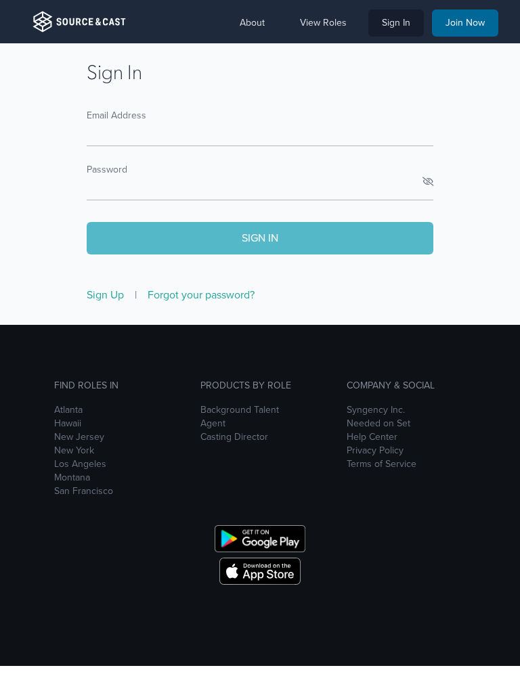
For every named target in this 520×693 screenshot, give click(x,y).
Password (107, 169)
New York (74, 450)
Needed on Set (378, 423)
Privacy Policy (375, 450)
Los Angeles (80, 464)
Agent (212, 423)
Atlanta (68, 410)
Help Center (372, 437)
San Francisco (83, 491)
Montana (72, 478)
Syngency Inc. (376, 410)
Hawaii (67, 423)
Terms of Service (381, 464)
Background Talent (239, 410)
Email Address (116, 115)
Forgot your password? (201, 295)
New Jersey (79, 437)
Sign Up (107, 295)
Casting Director (234, 437)
